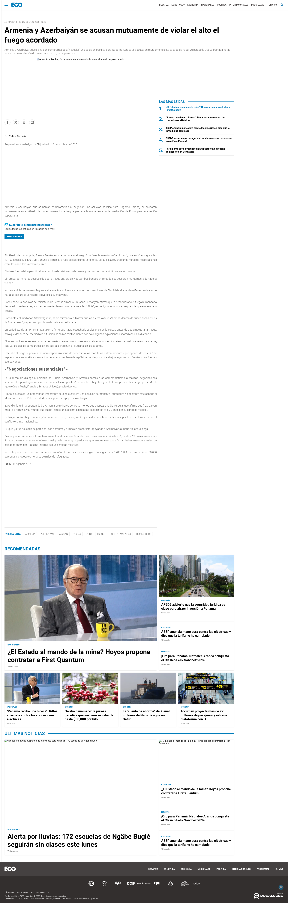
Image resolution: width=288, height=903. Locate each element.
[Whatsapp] (24, 122)
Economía (192, 5)
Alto (89, 534)
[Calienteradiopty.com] (170, 885)
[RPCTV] (104, 885)
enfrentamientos (120, 534)
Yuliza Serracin (18, 136)
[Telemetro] (91, 885)
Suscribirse (14, 236)
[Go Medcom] (144, 885)
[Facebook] (7, 122)
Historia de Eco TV (40, 892)
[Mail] (32, 122)
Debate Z (163, 5)
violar (77, 534)
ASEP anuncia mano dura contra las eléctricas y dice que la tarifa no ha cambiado (196, 633)
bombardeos (143, 534)
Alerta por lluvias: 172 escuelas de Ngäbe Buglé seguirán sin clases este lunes (79, 840)
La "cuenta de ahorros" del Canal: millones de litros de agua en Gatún (147, 715)
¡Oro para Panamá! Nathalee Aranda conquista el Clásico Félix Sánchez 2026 (195, 658)
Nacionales (207, 5)
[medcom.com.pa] (196, 885)
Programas (257, 5)
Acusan (63, 534)
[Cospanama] (130, 885)
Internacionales (238, 5)
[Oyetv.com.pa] (117, 885)
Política (221, 5)
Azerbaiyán (47, 534)
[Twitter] (15, 122)
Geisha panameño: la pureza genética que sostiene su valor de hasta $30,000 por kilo (89, 715)
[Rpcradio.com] (157, 885)
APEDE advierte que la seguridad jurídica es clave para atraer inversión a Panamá (193, 606)
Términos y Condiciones (16, 892)
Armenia (30, 534)
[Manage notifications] (281, 887)
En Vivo (273, 5)
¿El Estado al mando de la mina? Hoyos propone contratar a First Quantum (79, 656)
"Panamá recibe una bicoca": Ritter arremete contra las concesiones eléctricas (32, 715)
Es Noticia (177, 5)
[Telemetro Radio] (183, 885)
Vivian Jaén (13, 666)
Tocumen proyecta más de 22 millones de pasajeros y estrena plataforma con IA (204, 715)
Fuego (100, 534)
